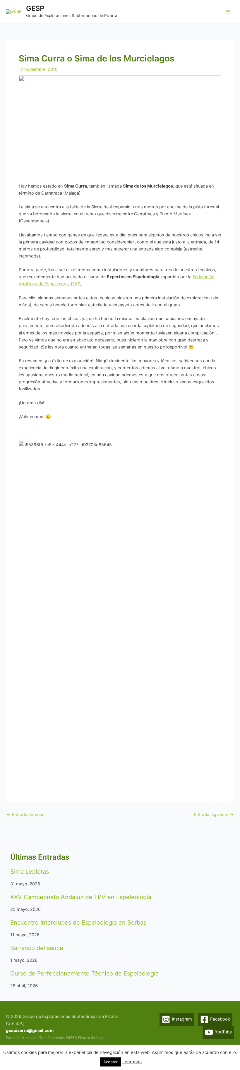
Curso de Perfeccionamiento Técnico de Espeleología (84, 973)
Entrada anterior (25, 815)
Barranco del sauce (36, 948)
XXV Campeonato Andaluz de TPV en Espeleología (80, 897)
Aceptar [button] (110, 1061)
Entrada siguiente (214, 815)
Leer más (132, 1061)
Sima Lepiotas (29, 871)
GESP (35, 8)
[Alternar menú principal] (228, 12)
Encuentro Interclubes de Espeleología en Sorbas (78, 922)
